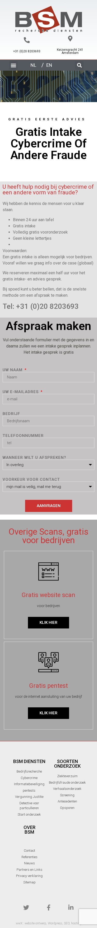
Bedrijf (11, 414)
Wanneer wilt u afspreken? (34, 458)
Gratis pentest (48, 685)
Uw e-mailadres (21, 392)
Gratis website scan (48, 595)
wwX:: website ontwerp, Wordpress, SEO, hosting (48, 923)
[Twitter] (26, 907)
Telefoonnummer (23, 436)
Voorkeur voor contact (31, 480)
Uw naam (13, 370)
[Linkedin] (71, 907)
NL (33, 65)
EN (49, 65)
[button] (13, 65)
